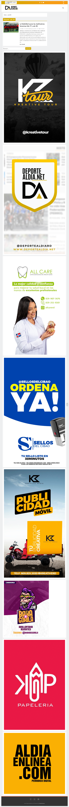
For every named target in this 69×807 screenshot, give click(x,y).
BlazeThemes (42, 803)
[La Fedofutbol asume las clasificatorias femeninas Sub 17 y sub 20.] (11, 27)
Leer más (22, 44)
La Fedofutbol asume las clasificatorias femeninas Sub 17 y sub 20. (32, 25)
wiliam (22, 28)
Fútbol (6, 31)
